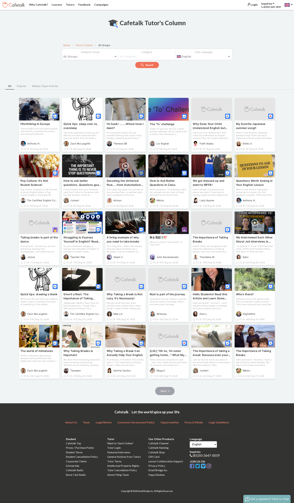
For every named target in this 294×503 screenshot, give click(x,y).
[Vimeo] (204, 466)
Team (86, 422)
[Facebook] (192, 466)
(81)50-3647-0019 (206, 455)
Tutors (70, 4)
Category (146, 52)
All (9, 86)
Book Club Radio (76, 474)
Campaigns (101, 4)
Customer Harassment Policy (135, 422)
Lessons (56, 4)
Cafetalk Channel (158, 443)
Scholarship (72, 465)
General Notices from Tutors (124, 456)
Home (66, 45)
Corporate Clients (76, 461)
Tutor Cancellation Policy (122, 470)
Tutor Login (114, 447)
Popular (22, 86)
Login (254, 4)
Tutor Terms (114, 461)
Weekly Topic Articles (45, 86)
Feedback (84, 4)
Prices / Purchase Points (80, 447)
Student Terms (74, 452)
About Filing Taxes (118, 474)
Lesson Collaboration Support (165, 461)
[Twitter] (198, 466)
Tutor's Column (84, 45)
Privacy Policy (156, 465)
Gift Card (153, 456)
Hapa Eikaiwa (156, 474)
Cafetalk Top (73, 443)
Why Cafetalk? (38, 4)
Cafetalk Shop (156, 452)
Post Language (204, 52)
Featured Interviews (118, 452)
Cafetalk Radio (74, 470)
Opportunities (169, 422)
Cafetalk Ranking (158, 447)
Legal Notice (104, 422)
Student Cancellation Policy (82, 456)
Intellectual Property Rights (123, 465)
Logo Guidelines (219, 422)
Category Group (90, 52)
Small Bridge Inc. (158, 470)
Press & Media (194, 422)
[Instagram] (209, 466)
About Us (71, 422)
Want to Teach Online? (120, 443)
